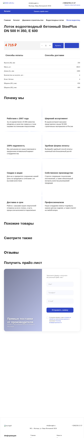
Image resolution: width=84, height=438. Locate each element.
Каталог (7, 11)
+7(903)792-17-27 (69, 3)
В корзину (72, 45)
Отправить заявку (60, 310)
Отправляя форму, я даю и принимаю (60, 320)
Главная (33, 435)
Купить (58, 45)
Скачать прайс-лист (41, 11)
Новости (59, 435)
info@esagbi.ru (34, 3)
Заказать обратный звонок (72, 5)
